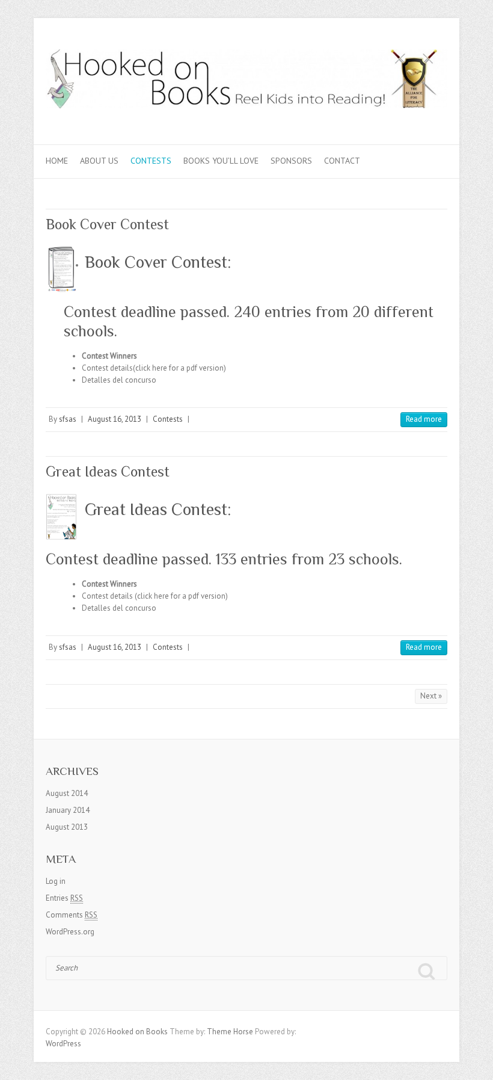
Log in (56, 881)
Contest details (107, 368)
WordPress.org (70, 932)
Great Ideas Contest (108, 471)
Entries (64, 898)
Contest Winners (109, 356)
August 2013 (67, 827)
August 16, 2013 (114, 419)
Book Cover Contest (107, 224)
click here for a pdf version (179, 368)
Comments (71, 915)
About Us (99, 160)
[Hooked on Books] (246, 81)
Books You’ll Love (221, 160)
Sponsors (291, 160)
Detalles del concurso (119, 380)
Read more (424, 419)
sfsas (67, 419)
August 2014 (67, 793)
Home (57, 160)
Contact (342, 160)
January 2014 (68, 810)
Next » (431, 696)
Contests (150, 160)
